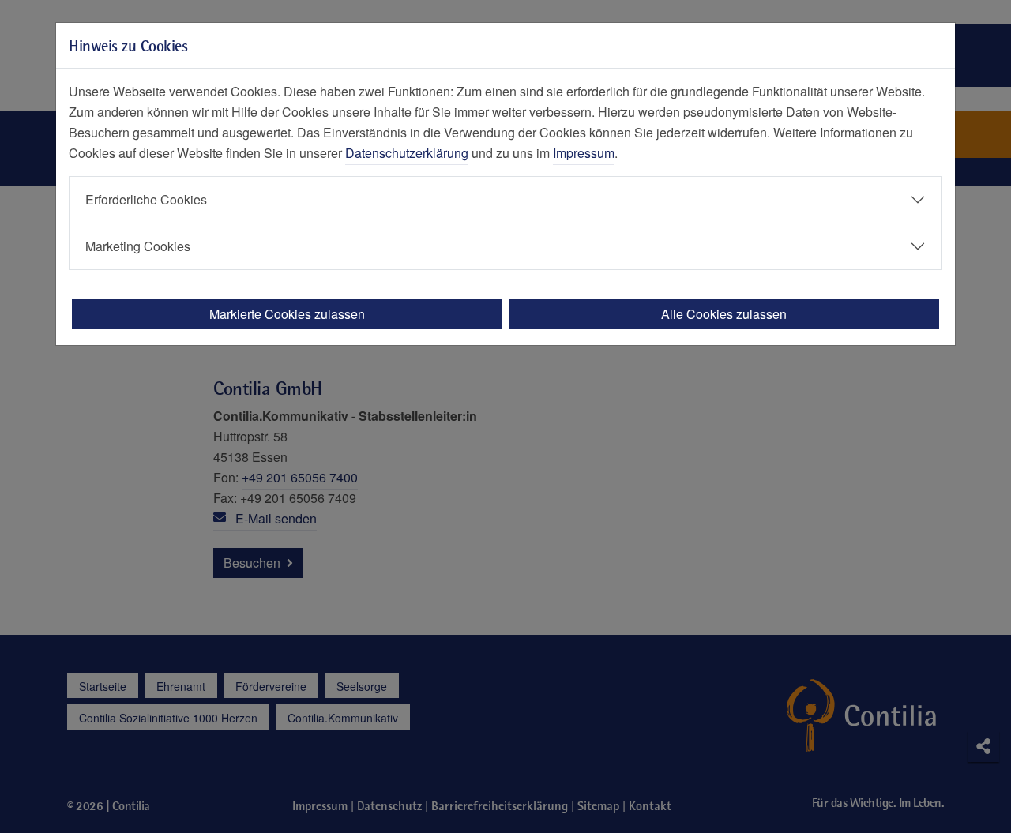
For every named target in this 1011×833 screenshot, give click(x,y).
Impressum (583, 153)
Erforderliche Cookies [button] (146, 199)
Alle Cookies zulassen (724, 314)
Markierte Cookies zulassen (287, 314)
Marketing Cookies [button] (137, 246)
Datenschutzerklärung (406, 153)
